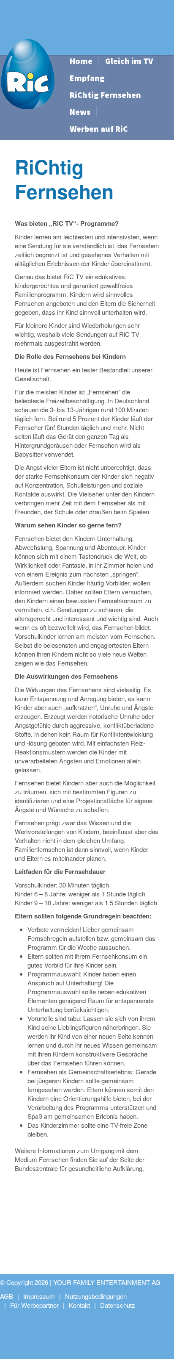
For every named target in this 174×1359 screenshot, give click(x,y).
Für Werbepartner (34, 1305)
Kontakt (79, 1305)
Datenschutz (117, 1305)
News (80, 111)
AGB (6, 1296)
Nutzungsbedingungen (96, 1296)
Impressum (39, 1296)
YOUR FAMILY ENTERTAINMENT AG (106, 1282)
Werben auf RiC (99, 128)
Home (81, 60)
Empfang (87, 77)
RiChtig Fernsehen (105, 94)
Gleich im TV (129, 60)
